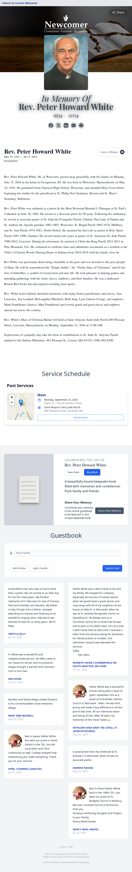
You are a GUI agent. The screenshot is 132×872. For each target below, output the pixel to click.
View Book (73, 472)
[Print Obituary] (81, 125)
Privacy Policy (56, 856)
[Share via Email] (73, 125)
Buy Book (92, 472)
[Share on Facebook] (51, 125)
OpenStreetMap (69, 862)
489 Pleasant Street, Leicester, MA (63, 410)
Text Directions (80, 417)
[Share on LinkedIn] (66, 125)
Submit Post (112, 568)
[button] (21, 402)
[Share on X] (58, 125)
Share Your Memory (109, 510)
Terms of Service (75, 856)
